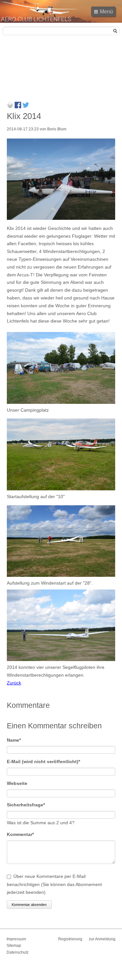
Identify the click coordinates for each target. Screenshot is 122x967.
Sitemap (14, 945)
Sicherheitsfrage (26, 804)
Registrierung (70, 939)
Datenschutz (18, 952)
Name (18, 740)
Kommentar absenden (29, 905)
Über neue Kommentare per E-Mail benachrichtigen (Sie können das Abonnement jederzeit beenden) (54, 884)
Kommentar (20, 834)
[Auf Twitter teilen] (25, 106)
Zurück (14, 682)
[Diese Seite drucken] (10, 106)
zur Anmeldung (102, 939)
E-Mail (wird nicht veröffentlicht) (43, 761)
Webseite (17, 783)
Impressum (16, 939)
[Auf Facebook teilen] (18, 106)
